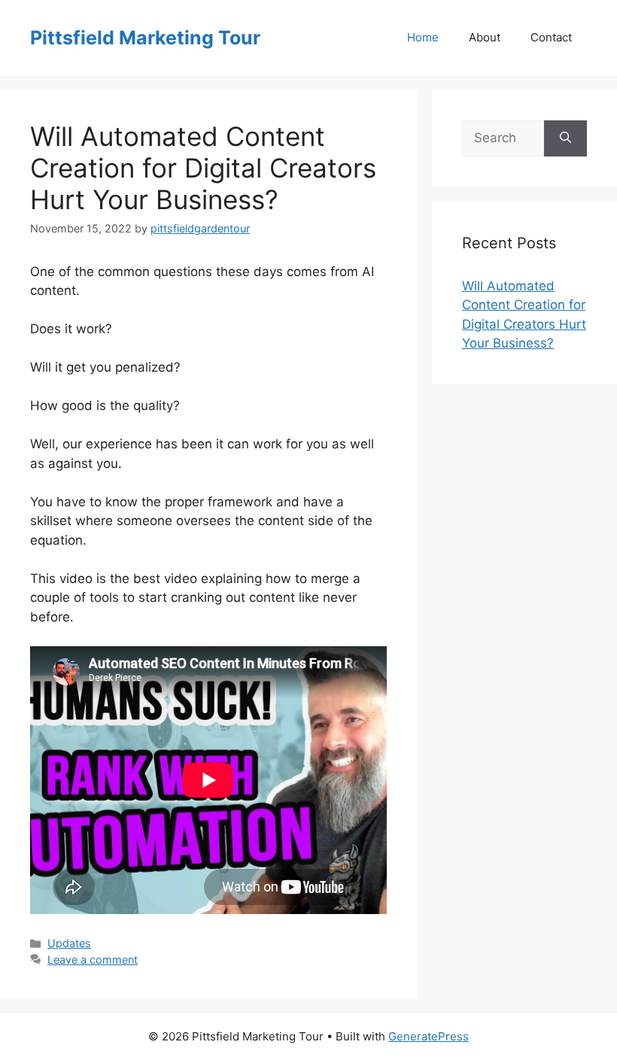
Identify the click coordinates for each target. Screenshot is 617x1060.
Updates (69, 943)
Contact (551, 37)
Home (423, 37)
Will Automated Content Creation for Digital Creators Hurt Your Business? (203, 167)
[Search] (565, 138)
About (484, 37)
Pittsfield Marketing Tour (145, 37)
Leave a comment (92, 959)
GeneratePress (428, 1036)
